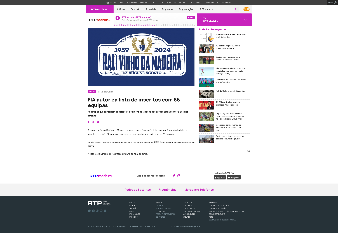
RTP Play (166, 3)
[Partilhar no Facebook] (88, 121)
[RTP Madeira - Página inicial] (100, 9)
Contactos (160, 217)
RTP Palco (179, 3)
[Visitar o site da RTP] (109, 2)
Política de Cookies (117, 226)
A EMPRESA (213, 202)
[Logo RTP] (99, 203)
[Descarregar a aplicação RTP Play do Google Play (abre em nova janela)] (234, 177)
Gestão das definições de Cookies (222, 220)
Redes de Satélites (137, 190)
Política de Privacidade (97, 226)
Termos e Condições (135, 226)
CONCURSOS (160, 211)
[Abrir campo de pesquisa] (236, 9)
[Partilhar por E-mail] (98, 121)
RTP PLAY (159, 202)
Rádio (156, 3)
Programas (167, 9)
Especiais (151, 9)
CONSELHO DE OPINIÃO (217, 208)
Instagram (97, 211)
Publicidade (150, 226)
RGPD (211, 217)
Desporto (131, 3)
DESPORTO (133, 205)
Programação (186, 9)
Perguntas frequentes (165, 214)
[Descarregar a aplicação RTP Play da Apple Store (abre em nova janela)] (220, 177)
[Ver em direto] (100, 19)
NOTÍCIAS (132, 202)
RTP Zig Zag (194, 3)
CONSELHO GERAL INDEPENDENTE (221, 205)
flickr (105, 211)
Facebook (89, 211)
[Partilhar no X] (93, 121)
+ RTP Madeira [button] (205, 9)
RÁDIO (131, 211)
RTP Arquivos (224, 3)
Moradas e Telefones (199, 190)
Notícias (118, 3)
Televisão (145, 3)
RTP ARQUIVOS (134, 214)
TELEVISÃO (133, 208)
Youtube (101, 211)
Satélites (186, 217)
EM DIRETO (160, 205)
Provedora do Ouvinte (192, 211)
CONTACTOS (187, 202)
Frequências (167, 190)
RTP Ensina (208, 3)
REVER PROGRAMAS (163, 208)
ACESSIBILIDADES (189, 214)
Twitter (93, 211)
